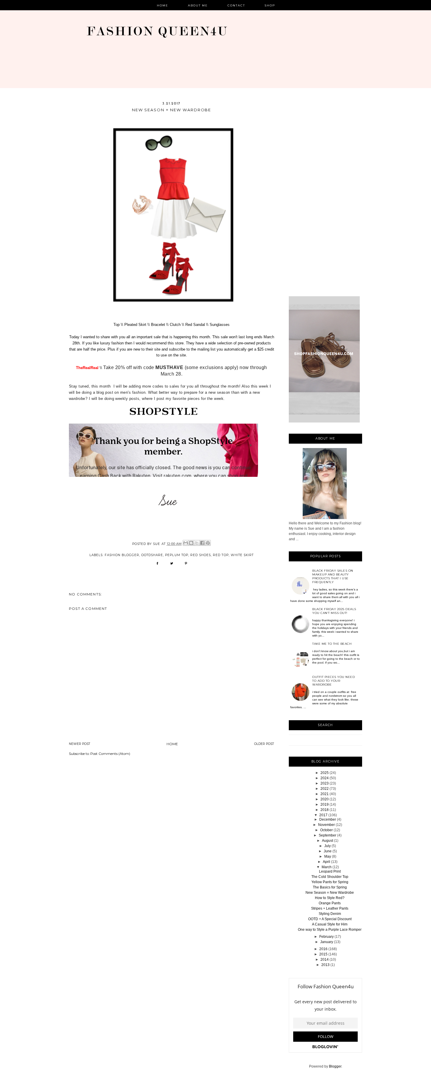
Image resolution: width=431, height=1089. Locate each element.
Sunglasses (220, 324)
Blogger (335, 1066)
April (326, 862)
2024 (324, 778)
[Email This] (186, 543)
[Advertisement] (325, 198)
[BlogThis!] (191, 543)
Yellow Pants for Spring (329, 882)
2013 (325, 965)
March (327, 867)
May (327, 856)
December (327, 819)
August (327, 841)
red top (220, 555)
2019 (324, 804)
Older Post (264, 744)
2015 (323, 954)
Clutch (175, 324)
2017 (323, 815)
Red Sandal (195, 324)
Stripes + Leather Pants (329, 908)
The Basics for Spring (330, 887)
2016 (323, 949)
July (327, 846)
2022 (324, 789)
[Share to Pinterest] (208, 543)
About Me (198, 5)
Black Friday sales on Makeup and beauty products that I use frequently (332, 576)
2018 (324, 810)
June (328, 851)
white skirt (242, 555)
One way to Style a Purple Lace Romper (330, 930)
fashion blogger (122, 555)
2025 (324, 773)
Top (116, 324)
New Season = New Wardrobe (330, 893)
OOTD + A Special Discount (330, 919)
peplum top (176, 555)
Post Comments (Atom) (110, 754)
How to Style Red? (330, 898)
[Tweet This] (171, 565)
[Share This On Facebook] (157, 565)
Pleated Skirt (135, 324)
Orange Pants (330, 903)
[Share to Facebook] (202, 543)
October (326, 830)
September (327, 835)
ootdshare (152, 555)
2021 (324, 794)
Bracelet (158, 324)
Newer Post (79, 744)
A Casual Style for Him (329, 924)
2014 (324, 959)
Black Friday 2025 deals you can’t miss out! (334, 611)
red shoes (200, 555)
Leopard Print (330, 871)
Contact (236, 5)
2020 (324, 799)
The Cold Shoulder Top (329, 877)
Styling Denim (330, 914)
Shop (270, 5)
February (326, 937)
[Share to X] (197, 543)
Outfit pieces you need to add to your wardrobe (333, 680)
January (326, 942)
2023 (324, 783)
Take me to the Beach (332, 644)
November (326, 825)
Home (162, 5)
